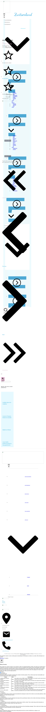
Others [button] (1, 708)
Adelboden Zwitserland (7, 137)
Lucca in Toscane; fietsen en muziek (7, 416)
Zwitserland (23, 14)
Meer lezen (2, 658)
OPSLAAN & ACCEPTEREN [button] (5, 711)
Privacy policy (16, 653)
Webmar (24, 654)
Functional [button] (2, 691)
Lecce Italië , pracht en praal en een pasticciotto (7, 443)
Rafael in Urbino (7, 430)
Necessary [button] (2, 671)
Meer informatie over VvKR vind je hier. (3, 601)
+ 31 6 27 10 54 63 (5, 651)
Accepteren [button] (6, 658)
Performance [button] (2, 695)
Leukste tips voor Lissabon (7, 403)
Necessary (3, 672)
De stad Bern (5, 78)
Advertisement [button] (2, 704)
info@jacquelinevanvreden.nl (7, 639)
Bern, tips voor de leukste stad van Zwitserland (7, 151)
